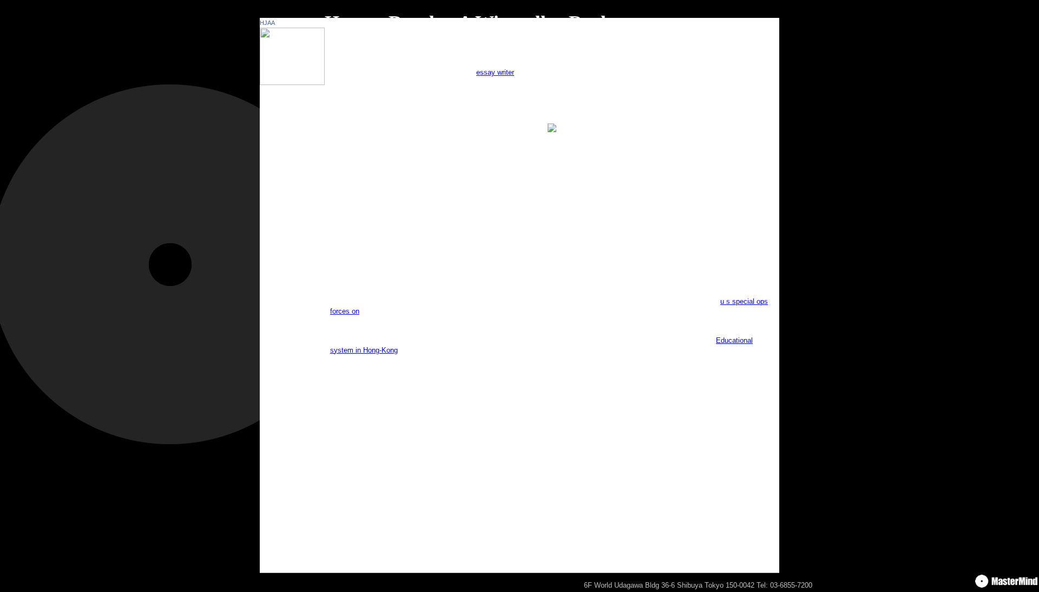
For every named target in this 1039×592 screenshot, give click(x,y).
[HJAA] (292, 83)
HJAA (267, 22)
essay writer (495, 72)
